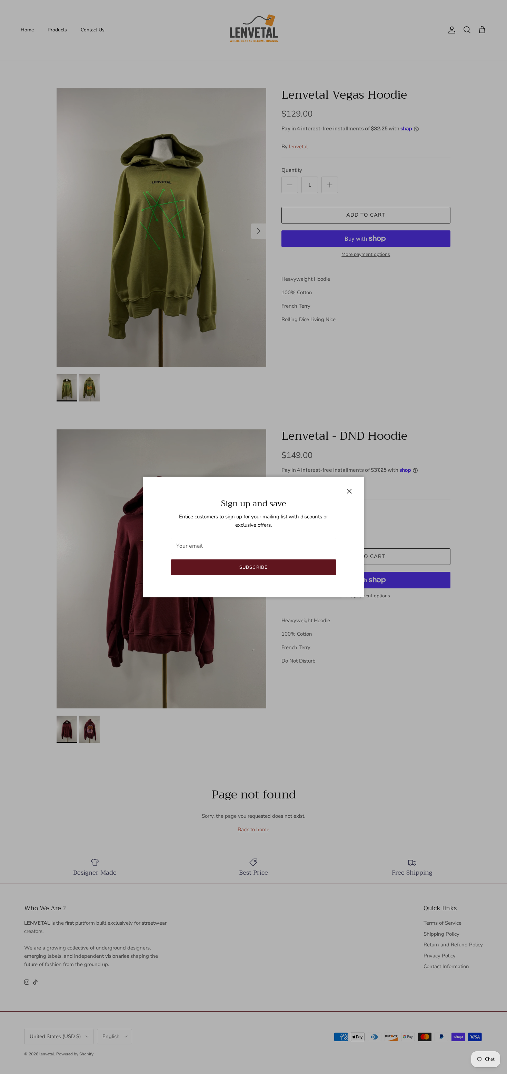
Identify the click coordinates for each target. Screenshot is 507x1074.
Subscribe (253, 567)
